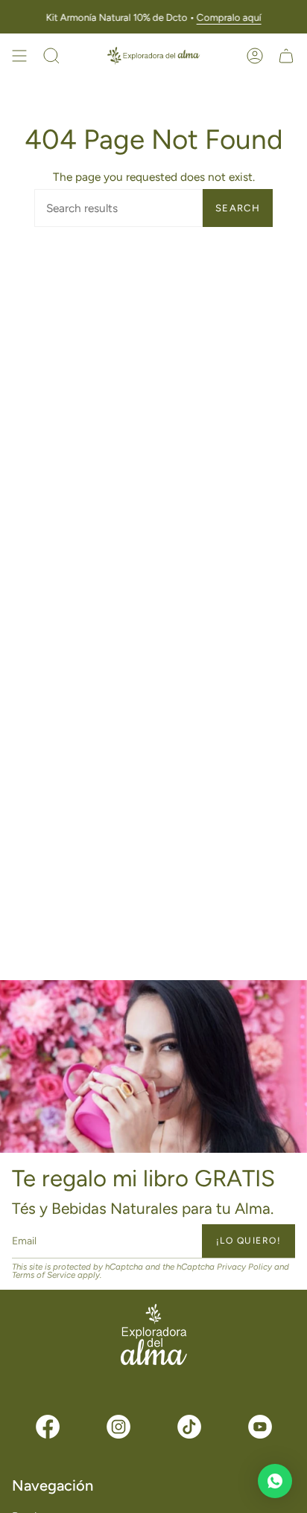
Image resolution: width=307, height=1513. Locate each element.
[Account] (255, 55)
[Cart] (286, 55)
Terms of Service (43, 1275)
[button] (51, 55)
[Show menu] (19, 55)
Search (237, 208)
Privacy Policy (244, 1266)
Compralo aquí (228, 17)
